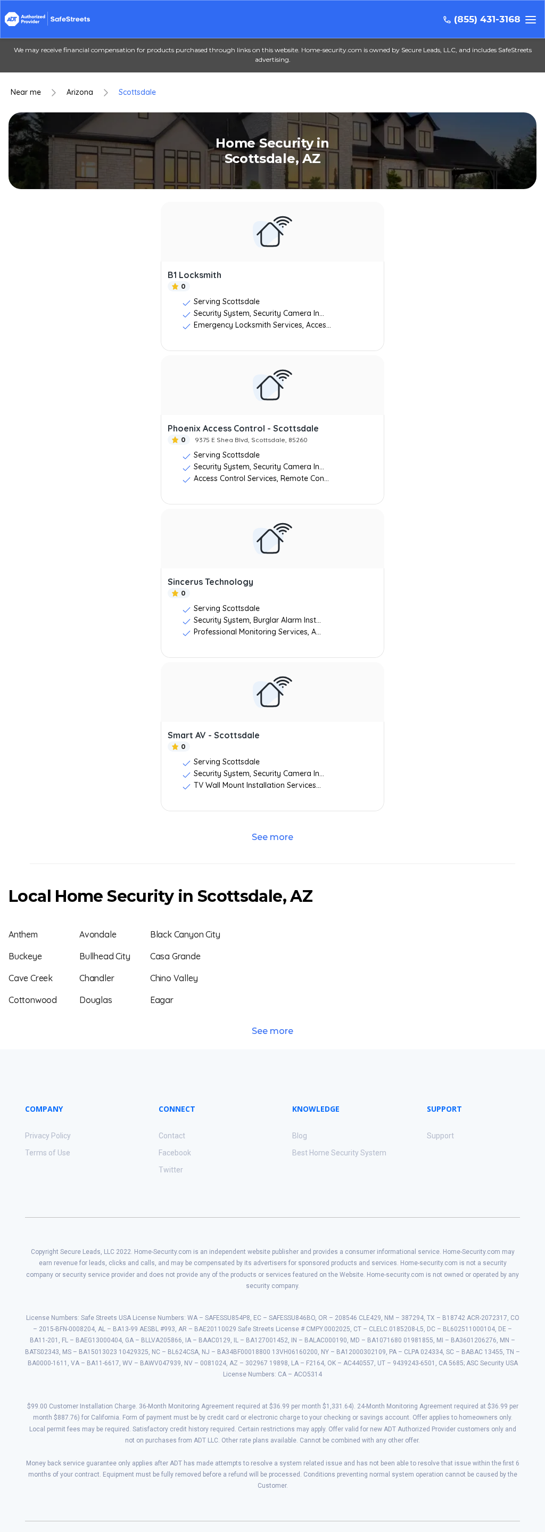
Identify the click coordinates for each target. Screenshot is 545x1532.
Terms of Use (47, 1152)
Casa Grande (175, 956)
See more (272, 837)
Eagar (162, 1000)
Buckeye (25, 956)
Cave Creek (31, 978)
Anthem (23, 934)
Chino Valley (174, 978)
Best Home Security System (339, 1152)
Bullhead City (104, 956)
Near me (26, 92)
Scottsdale (137, 92)
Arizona (80, 92)
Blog (299, 1135)
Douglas (95, 1000)
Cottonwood (33, 1000)
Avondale (97, 934)
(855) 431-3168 (487, 19)
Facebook (175, 1152)
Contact (172, 1135)
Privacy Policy (48, 1135)
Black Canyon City (185, 934)
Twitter (171, 1170)
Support (440, 1135)
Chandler (96, 978)
